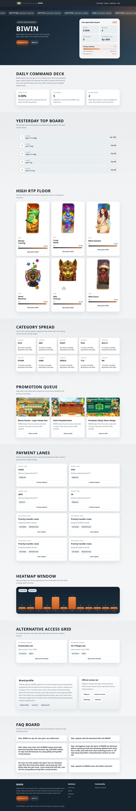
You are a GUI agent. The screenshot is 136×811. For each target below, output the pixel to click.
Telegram (86, 694)
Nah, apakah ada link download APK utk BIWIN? (91, 738)
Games (106, 3)
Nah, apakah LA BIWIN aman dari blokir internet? (91, 766)
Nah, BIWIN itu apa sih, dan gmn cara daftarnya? (38, 738)
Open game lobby (33, 252)
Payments (113, 3)
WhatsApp (87, 699)
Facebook (98, 699)
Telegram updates (100, 787)
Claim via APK (32, 433)
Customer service (99, 694)
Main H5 (34, 42)
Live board (99, 3)
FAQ (118, 3)
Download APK (22, 42)
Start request (41, 532)
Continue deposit (41, 482)
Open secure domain (41, 658)
